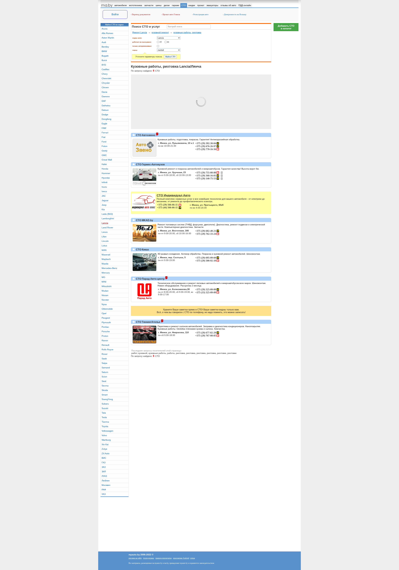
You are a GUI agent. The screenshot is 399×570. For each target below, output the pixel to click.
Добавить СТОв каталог (286, 27)
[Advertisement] (286, 79)
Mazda (105, 263)
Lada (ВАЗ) (107, 214)
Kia (103, 209)
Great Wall (107, 159)
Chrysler (106, 83)
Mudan (105, 291)
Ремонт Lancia (139, 32)
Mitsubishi (106, 286)
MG (103, 277)
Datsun (105, 110)
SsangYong (107, 399)
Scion (104, 376)
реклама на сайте (135, 558)
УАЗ (104, 494)
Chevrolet (106, 78)
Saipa (104, 363)
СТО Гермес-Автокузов (150, 164)
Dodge (105, 114)
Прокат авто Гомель (171, 14)
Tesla (104, 417)
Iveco (104, 191)
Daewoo (106, 96)
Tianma (105, 422)
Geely (104, 150)
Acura (104, 28)
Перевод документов (140, 14)
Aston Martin (108, 37)
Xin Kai (105, 444)
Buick (104, 60)
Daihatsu (106, 105)
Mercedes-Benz (109, 268)
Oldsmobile (107, 309)
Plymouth (106, 322)
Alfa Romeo (107, 33)
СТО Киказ (142, 249)
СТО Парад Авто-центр (150, 279)
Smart (105, 394)
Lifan (104, 236)
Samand (106, 367)
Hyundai (106, 178)
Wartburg (106, 440)
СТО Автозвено (145, 135)
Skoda (105, 390)
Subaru (105, 403)
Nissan (105, 295)
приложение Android (181, 558)
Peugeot (106, 318)
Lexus (105, 232)
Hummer (106, 173)
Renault (105, 345)
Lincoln (105, 241)
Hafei (104, 164)
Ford (104, 141)
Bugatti (105, 56)
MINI (104, 281)
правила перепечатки (163, 558)
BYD (104, 65)
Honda (105, 169)
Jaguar (105, 200)
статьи (192, 558)
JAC (104, 196)
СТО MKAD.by (144, 220)
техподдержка (148, 558)
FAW (104, 128)
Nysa (104, 304)
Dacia (104, 92)
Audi (104, 42)
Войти (115, 14)
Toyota (105, 426)
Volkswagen (107, 431)
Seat (104, 381)
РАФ (104, 489)
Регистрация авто (201, 14)
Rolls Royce (107, 349)
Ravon (105, 340)
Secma (105, 385)
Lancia (105, 223)
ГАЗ (103, 462)
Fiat (103, 137)
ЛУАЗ (104, 476)
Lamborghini (108, 218)
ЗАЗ (104, 467)
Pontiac (105, 327)
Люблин (106, 480)
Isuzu (104, 187)
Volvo (104, 435)
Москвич (106, 485)
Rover (105, 354)
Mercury (106, 272)
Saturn (105, 372)
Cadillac (105, 69)
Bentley (105, 47)
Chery (105, 74)
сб (161, 42)
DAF (104, 101)
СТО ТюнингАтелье (147, 322)
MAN (104, 250)
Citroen (105, 87)
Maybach (106, 259)
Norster (105, 300)
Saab (104, 358)
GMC (104, 155)
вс (168, 42)
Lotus (104, 245)
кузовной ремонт (160, 32)
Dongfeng (106, 119)
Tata (104, 413)
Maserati (106, 254)
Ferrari (105, 132)
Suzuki (105, 408)
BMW (104, 51)
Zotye (104, 449)
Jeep (104, 205)
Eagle (104, 123)
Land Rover (107, 227)
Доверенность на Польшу (235, 14)
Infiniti (104, 182)
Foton (104, 146)
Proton (105, 336)
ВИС (104, 458)
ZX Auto (105, 453)
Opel (104, 313)
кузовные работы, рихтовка (187, 32)
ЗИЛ (104, 471)
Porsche (106, 331)
